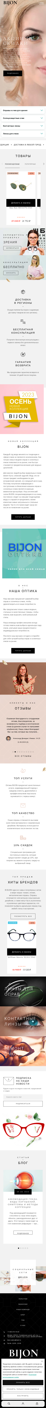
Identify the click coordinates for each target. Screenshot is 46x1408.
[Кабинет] (23, 1403)
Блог (23, 1315)
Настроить (23, 1396)
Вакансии (23, 1304)
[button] (19, 98)
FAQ (23, 1320)
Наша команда (23, 1309)
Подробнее (13, 72)
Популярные (30, 164)
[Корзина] (37, 1403)
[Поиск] (9, 1403)
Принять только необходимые (23, 1389)
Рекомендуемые (12, 164)
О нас (23, 1325)
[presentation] (2, 164)
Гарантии (23, 1299)
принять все (23, 1382)
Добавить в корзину (21, 203)
